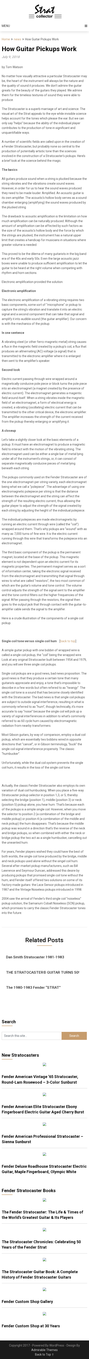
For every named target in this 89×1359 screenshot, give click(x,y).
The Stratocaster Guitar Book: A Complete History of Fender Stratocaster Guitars (40, 1274)
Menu (6, 26)
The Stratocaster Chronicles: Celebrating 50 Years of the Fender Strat (41, 1244)
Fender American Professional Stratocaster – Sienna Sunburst (42, 1139)
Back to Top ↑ (44, 1354)
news (17, 39)
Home (6, 39)
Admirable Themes (44, 1350)
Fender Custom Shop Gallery (27, 1301)
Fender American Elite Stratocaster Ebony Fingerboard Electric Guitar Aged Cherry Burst (43, 1109)
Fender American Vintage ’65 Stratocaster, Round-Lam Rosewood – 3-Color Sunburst (40, 1079)
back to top (67, 641)
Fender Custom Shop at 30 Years (31, 1326)
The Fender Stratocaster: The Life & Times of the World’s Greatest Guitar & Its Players (42, 1215)
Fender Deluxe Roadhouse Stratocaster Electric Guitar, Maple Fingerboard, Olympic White (44, 1169)
